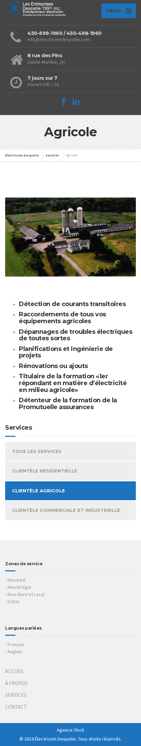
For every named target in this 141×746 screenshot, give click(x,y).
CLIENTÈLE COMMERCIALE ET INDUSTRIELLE (66, 510)
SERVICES (15, 695)
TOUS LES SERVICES (37, 451)
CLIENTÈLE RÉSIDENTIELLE (44, 470)
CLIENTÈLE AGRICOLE (38, 490)
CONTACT (16, 707)
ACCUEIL (14, 671)
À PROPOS (16, 683)
